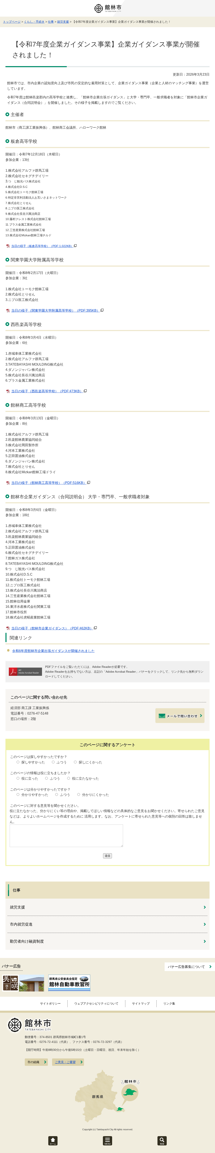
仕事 (51, 21)
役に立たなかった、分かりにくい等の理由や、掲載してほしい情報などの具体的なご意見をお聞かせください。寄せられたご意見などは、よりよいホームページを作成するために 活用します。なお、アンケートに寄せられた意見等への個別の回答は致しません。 (107, 816)
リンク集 (169, 1003)
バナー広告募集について (186, 967)
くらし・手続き (34, 21)
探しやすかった (33, 762)
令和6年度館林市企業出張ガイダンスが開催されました (53, 651)
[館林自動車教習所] (69, 983)
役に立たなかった (85, 778)
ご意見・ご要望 (65, 1062)
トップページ (12, 21)
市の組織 (33, 1062)
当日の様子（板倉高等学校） (42, 246)
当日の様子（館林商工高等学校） (49, 483)
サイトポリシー (50, 1003)
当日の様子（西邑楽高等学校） (47, 391)
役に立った (29, 778)
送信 (107, 855)
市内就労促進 (21, 924)
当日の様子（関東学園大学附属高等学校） (55, 310)
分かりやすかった (34, 794)
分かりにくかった (95, 794)
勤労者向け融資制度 (27, 941)
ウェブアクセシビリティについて (96, 1003)
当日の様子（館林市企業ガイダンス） (52, 628)
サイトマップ (141, 1003)
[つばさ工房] (23, 983)
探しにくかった (90, 762)
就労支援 (63, 21)
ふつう (62, 762)
